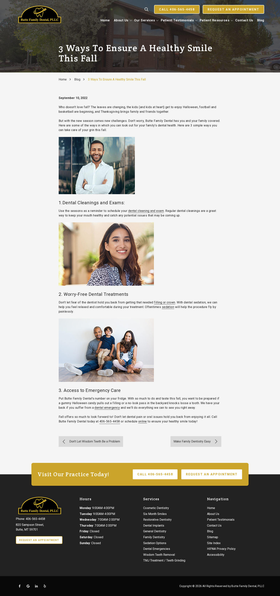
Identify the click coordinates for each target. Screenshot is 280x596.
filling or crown (164, 302)
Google (28, 586)
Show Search (146, 9)
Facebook (19, 586)
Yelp (45, 586)
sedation (168, 307)
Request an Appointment (233, 9)
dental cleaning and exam (146, 211)
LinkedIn (36, 586)
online (142, 421)
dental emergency (107, 407)
